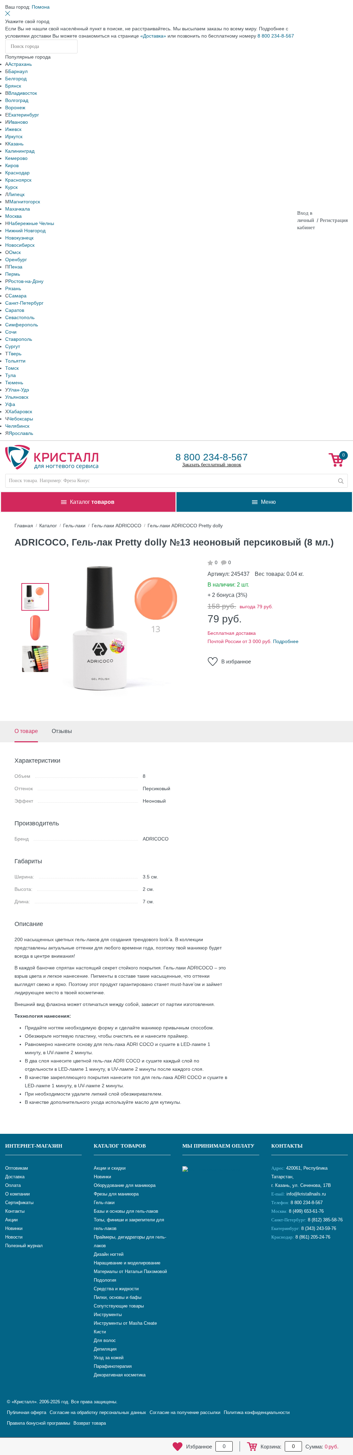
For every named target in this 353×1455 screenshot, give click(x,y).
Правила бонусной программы (38, 1423)
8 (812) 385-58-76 (325, 1219)
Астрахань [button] (20, 64)
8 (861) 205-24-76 (312, 1237)
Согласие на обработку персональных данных (98, 1412)
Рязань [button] (13, 288)
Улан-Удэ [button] (18, 390)
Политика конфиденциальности (257, 1412)
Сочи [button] (11, 332)
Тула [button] (10, 375)
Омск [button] (15, 252)
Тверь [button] (14, 353)
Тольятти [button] (15, 361)
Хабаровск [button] (20, 411)
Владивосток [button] (22, 93)
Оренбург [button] (16, 259)
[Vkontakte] (278, 1260)
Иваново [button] (18, 122)
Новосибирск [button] (19, 245)
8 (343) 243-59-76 (318, 1228)
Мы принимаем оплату (218, 1146)
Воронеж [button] (15, 107)
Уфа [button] (10, 404)
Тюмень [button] (14, 382)
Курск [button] (11, 187)
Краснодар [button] (17, 172)
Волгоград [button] (16, 100)
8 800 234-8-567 (276, 36)
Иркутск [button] (13, 136)
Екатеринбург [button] (23, 115)
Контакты (287, 1146)
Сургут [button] (12, 346)
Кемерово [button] (16, 158)
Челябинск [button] (17, 426)
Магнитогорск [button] (24, 201)
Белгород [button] (16, 78)
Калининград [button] (19, 151)
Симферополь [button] (21, 324)
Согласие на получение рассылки (185, 1412)
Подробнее (286, 641)
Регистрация (334, 220)
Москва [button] (13, 216)
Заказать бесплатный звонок (211, 464)
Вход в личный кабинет (306, 220)
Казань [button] (15, 143)
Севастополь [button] (19, 317)
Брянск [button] (13, 86)
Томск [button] (12, 368)
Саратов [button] (14, 310)
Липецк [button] (16, 194)
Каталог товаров (120, 1146)
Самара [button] (18, 295)
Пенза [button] (15, 266)
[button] (41, 7)
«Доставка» (153, 36)
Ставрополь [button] (18, 339)
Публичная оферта (26, 1412)
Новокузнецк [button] (19, 238)
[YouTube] (295, 1260)
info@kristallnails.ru (305, 1194)
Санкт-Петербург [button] (24, 303)
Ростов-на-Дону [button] (25, 281)
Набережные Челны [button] (31, 223)
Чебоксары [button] (20, 418)
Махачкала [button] (17, 209)
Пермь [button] (12, 274)
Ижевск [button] (13, 129)
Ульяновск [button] (16, 397)
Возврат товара (89, 1423)
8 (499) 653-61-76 (306, 1211)
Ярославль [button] (21, 433)
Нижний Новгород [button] (25, 230)
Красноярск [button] (18, 180)
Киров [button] (12, 165)
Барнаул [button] (18, 71)
